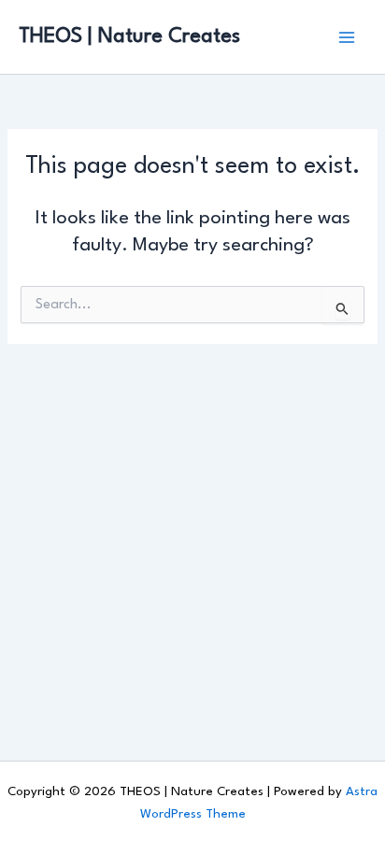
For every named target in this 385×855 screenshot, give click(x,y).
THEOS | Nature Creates (129, 36)
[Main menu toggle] (346, 37)
